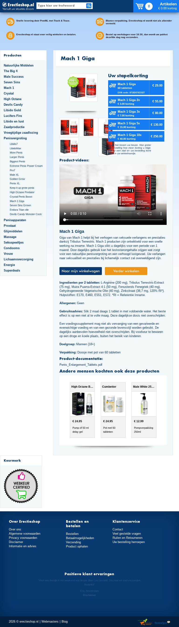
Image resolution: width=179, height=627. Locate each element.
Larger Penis (17, 157)
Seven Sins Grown (20, 205)
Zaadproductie (14, 127)
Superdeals (12, 270)
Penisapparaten (15, 220)
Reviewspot (162, 622)
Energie (9, 265)
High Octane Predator (22, 192)
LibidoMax (15, 148)
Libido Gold (12, 110)
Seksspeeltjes (14, 242)
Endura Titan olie (19, 209)
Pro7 (12, 170)
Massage (10, 237)
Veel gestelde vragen (127, 533)
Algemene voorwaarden (24, 533)
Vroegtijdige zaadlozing (21, 132)
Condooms (12, 248)
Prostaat (10, 225)
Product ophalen (77, 546)
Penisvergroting (15, 138)
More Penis (16, 152)
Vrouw (8, 253)
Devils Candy (13, 104)
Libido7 (14, 144)
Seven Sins (12, 82)
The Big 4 (10, 71)
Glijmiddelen (13, 231)
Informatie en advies (22, 546)
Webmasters (50, 621)
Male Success (14, 76)
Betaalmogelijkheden (80, 538)
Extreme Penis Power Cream (26, 165)
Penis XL (15, 183)
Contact (118, 529)
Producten (12, 55)
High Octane (12, 99)
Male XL (14, 174)
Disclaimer (16, 542)
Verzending (73, 542)
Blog (65, 621)
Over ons (15, 529)
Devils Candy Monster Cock (26, 214)
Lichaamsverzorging (18, 259)
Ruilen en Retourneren (127, 538)
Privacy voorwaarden (23, 538)
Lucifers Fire (13, 116)
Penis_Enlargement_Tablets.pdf (80, 364)
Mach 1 (9, 88)
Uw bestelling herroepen (129, 542)
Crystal (9, 93)
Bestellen (72, 534)
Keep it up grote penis (22, 187)
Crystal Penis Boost (21, 196)
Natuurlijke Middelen (19, 65)
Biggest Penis (17, 161)
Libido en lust (14, 121)
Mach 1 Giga (17, 201)
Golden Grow (17, 179)
